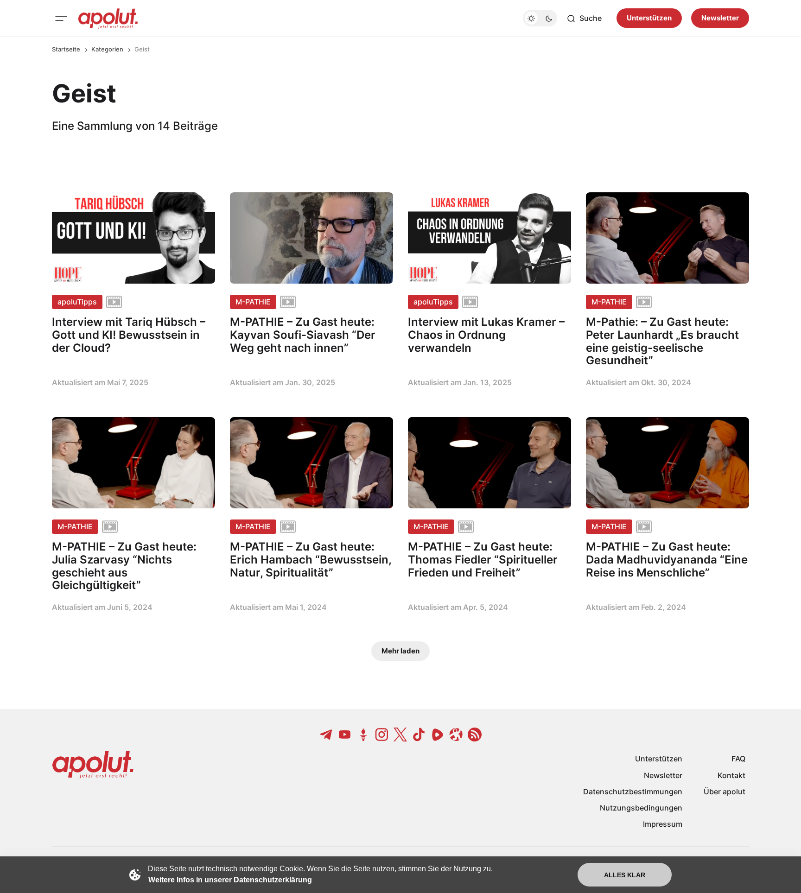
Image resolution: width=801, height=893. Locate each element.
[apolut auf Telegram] (326, 734)
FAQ (738, 758)
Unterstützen (649, 18)
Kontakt (731, 775)
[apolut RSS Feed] (475, 734)
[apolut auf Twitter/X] (400, 734)
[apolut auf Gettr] (363, 734)
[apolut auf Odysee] (456, 734)
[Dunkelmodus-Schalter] (540, 18)
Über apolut (724, 791)
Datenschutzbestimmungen (632, 791)
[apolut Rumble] (438, 734)
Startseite (66, 49)
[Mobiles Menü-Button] (61, 18)
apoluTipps (77, 301)
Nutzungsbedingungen (641, 807)
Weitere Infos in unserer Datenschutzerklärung (230, 880)
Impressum (662, 824)
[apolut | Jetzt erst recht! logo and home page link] (108, 18)
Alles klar (624, 875)
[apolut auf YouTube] (345, 734)
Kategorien (107, 49)
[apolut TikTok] (419, 734)
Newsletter (720, 18)
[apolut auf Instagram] (382, 734)
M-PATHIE (253, 301)
